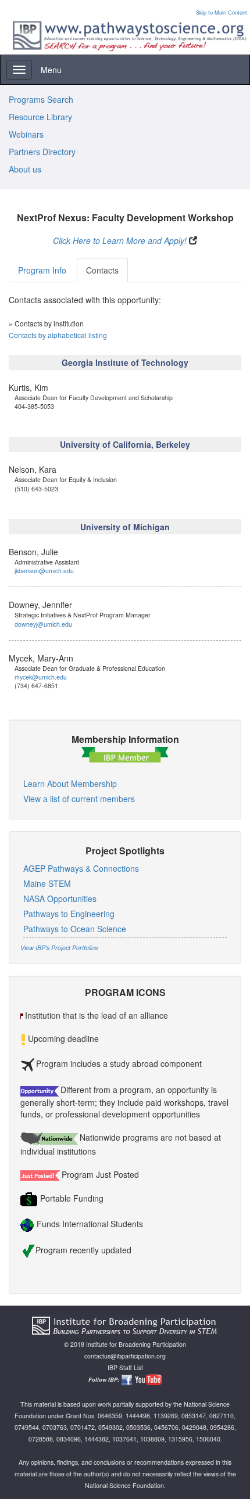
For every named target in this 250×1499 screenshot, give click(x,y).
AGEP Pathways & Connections (81, 868)
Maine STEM (47, 883)
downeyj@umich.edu (43, 624)
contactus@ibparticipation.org (125, 1355)
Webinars (26, 134)
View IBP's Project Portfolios (59, 947)
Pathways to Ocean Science (74, 928)
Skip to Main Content (221, 12)
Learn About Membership (70, 783)
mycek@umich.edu (41, 677)
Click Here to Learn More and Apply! (120, 240)
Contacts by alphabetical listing (58, 335)
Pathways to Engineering (69, 913)
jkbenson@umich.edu (44, 570)
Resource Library (40, 117)
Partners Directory (42, 151)
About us (25, 169)
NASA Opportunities (60, 898)
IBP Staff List (125, 1367)
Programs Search (41, 99)
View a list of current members (79, 798)
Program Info (42, 270)
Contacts (102, 270)
